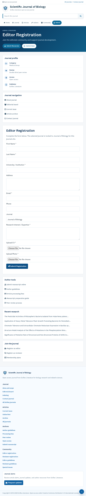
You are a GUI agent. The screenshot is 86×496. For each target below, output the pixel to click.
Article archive (12, 114)
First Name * (11, 144)
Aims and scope (8, 388)
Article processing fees (15, 294)
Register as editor (13, 348)
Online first (7, 414)
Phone (8, 204)
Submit (58, 23)
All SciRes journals (9, 402)
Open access (7, 441)
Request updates (15, 482)
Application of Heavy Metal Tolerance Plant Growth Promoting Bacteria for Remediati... (37, 321)
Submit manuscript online (16, 284)
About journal (11, 100)
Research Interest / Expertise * (18, 225)
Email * (9, 193)
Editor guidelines (9, 460)
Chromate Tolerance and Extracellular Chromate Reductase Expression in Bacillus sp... (37, 326)
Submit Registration (18, 266)
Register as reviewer (14, 353)
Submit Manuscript (13, 46)
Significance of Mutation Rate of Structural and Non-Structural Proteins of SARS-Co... (36, 335)
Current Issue (30, 46)
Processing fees (8, 434)
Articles (26, 22)
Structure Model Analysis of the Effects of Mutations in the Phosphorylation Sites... (35, 330)
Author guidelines (13, 289)
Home (8, 22)
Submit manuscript (9, 444)
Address (9, 175)
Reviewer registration (10, 457)
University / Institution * (15, 165)
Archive (5, 418)
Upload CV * (11, 243)
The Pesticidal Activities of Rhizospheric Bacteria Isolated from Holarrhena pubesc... (36, 316)
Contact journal (78, 2)
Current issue (11, 109)
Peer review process (14, 303)
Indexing (6, 395)
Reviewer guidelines (10, 464)
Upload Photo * (12, 254)
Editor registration (9, 453)
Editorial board (12, 104)
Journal (16, 22)
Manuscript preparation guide (17, 298)
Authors (35, 22)
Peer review (7, 437)
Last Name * (11, 154)
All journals (68, 2)
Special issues (8, 467)
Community (47, 22)
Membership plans (13, 358)
